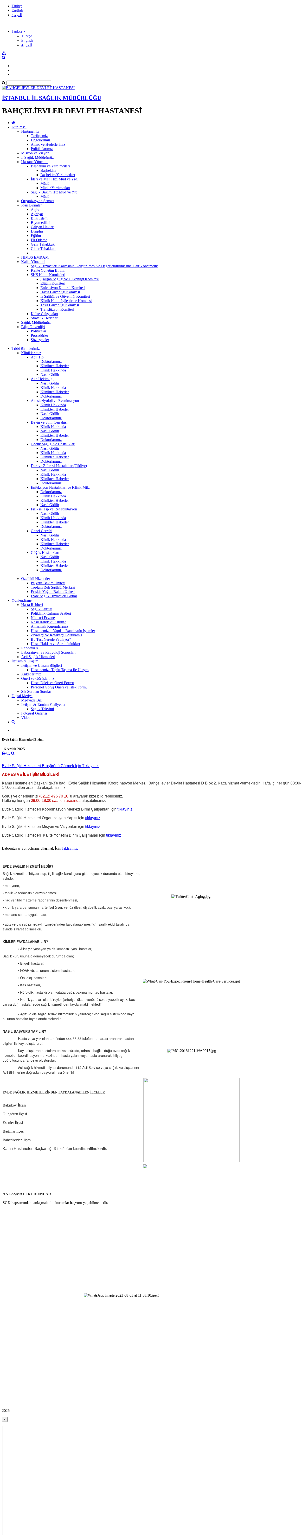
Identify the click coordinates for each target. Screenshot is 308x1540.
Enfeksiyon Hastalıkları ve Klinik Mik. (60, 487)
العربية (17, 15)
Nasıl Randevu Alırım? (48, 622)
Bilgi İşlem (39, 218)
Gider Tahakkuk (43, 249)
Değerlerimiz (41, 140)
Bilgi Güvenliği (33, 327)
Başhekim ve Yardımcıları (50, 166)
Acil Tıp (37, 357)
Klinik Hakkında (53, 370)
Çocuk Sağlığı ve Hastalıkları (53, 444)
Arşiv (35, 209)
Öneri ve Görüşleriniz (37, 678)
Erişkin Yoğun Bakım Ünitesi (53, 592)
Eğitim (36, 236)
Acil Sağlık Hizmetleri (38, 657)
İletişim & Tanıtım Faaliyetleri (43, 704)
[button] (19, 31)
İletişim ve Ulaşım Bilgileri (41, 665)
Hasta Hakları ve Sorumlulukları (55, 644)
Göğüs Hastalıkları (45, 552)
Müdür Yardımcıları (55, 188)
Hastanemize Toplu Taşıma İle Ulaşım (60, 670)
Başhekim (48, 170)
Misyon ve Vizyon (35, 153)
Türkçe (17, 6)
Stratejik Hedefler (44, 318)
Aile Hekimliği (42, 379)
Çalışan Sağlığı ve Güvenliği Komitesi (69, 279)
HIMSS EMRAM (35, 257)
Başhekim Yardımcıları (57, 175)
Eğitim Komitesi (52, 283)
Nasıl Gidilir (49, 374)
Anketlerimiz (31, 674)
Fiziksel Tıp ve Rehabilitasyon (54, 509)
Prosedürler (39, 335)
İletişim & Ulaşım (25, 661)
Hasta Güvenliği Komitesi (60, 292)
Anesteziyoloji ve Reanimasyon (55, 401)
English (17, 10)
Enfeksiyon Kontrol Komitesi (62, 288)
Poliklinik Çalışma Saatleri (51, 613)
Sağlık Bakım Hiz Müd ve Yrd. (54, 192)
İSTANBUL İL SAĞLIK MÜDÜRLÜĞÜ (51, 98)
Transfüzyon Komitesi (57, 309)
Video (25, 717)
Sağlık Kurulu (41, 609)
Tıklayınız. (70, 848)
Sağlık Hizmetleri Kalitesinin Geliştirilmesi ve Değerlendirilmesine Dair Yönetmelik (94, 266)
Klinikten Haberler (54, 366)
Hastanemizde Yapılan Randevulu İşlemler (63, 631)
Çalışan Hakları (42, 227)
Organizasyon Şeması (37, 201)
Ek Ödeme (39, 240)
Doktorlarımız (51, 361)
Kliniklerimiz (31, 353)
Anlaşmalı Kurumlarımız (49, 626)
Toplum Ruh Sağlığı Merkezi (53, 587)
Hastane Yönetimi (34, 162)
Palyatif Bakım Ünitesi (48, 583)
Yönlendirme (22, 600)
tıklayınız (92, 818)
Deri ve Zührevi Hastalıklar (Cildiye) (59, 466)
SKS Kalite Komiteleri (48, 275)
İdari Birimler (31, 205)
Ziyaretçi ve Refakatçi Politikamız (56, 635)
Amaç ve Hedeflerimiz (48, 144)
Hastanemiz (30, 131)
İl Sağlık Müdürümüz (37, 157)
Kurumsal (19, 127)
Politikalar (38, 331)
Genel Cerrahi (41, 531)
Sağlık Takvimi (42, 709)
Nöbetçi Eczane (43, 618)
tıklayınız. (125, 809)
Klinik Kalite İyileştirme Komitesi (66, 301)
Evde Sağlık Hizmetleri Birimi (54, 596)
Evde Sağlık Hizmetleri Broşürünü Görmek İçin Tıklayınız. (50, 766)
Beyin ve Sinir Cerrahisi (49, 422)
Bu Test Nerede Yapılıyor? (51, 639)
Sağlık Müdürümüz (36, 322)
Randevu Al (30, 648)
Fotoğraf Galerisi (34, 713)
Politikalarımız (42, 149)
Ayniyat (37, 214)
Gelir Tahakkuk (43, 244)
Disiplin (37, 231)
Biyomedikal (40, 222)
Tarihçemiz (39, 136)
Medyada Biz (31, 700)
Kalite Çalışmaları (44, 314)
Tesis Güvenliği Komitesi (59, 305)
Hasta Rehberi (32, 605)
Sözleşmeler (40, 340)
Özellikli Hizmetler (35, 579)
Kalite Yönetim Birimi (47, 270)
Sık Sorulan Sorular (36, 691)
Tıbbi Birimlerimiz (26, 348)
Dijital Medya (22, 696)
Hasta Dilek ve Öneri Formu (52, 683)
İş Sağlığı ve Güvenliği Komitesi (65, 296)
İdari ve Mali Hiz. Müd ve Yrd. (54, 179)
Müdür (45, 183)
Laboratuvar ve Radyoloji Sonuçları (48, 652)
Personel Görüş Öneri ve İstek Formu (59, 687)
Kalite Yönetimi (33, 262)
